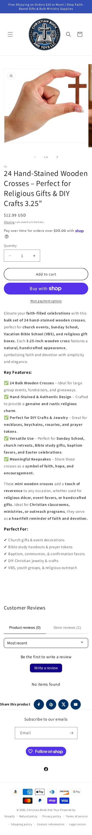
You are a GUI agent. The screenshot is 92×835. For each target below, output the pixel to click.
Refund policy (28, 816)
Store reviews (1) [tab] (67, 627)
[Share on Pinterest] (51, 704)
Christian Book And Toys (43, 810)
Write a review (46, 668)
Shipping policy (21, 824)
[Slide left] (34, 157)
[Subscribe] (71, 733)
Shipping (9, 222)
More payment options (46, 301)
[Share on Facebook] (39, 704)
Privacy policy (51, 816)
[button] (10, 34)
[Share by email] (76, 704)
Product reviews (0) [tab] (25, 627)
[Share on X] (63, 704)
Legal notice (77, 824)
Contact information (50, 824)
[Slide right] (57, 157)
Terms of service (76, 816)
